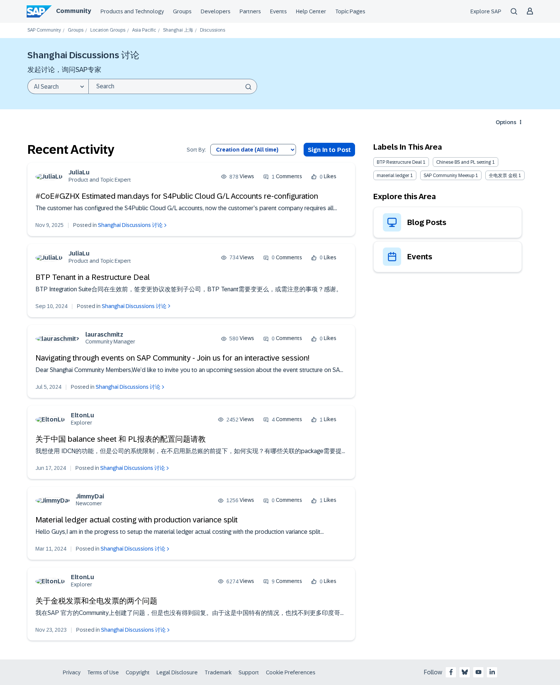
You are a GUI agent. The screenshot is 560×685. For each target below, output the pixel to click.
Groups (182, 11)
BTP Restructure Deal (399, 162)
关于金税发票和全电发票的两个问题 (96, 601)
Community (73, 11)
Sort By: (196, 150)
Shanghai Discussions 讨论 (130, 225)
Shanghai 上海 (178, 30)
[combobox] (172, 86)
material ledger (393, 175)
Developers (215, 11)
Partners (250, 11)
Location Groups (107, 30)
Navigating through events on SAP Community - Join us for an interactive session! (172, 358)
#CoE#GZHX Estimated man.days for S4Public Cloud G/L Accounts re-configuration (176, 196)
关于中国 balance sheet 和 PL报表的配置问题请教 (120, 439)
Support (248, 672)
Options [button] (506, 122)
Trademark (218, 672)
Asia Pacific (144, 30)
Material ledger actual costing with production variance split (136, 520)
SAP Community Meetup (449, 175)
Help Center (311, 11)
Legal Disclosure (177, 672)
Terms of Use (103, 672)
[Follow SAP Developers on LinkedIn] (492, 672)
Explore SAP (485, 11)
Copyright (138, 672)
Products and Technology (132, 11)
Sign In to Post (329, 150)
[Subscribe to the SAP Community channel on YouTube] (478, 672)
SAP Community (44, 30)
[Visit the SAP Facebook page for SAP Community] (451, 672)
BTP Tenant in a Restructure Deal (92, 277)
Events (278, 11)
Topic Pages (350, 11)
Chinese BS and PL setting (463, 162)
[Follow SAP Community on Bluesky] (465, 672)
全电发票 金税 (503, 175)
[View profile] (48, 176)
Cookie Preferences (290, 672)
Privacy (71, 672)
